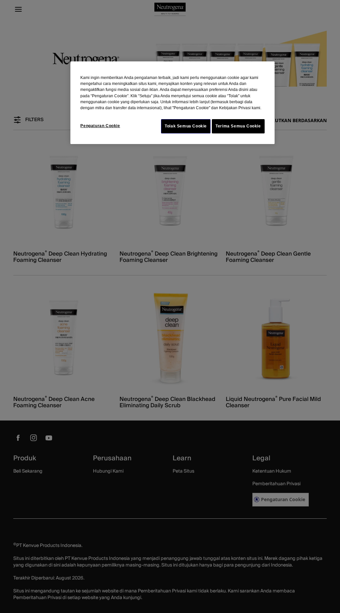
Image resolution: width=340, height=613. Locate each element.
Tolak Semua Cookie (186, 126)
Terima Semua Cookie (238, 126)
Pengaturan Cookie (100, 125)
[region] (172, 102)
